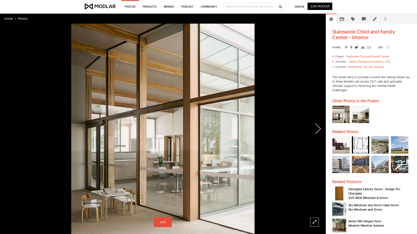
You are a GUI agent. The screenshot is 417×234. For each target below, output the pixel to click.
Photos (22, 19)
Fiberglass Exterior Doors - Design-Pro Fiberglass (374, 191)
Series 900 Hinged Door (364, 221)
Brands (169, 6)
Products (150, 6)
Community (209, 6)
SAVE (163, 222)
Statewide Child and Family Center (367, 56)
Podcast (187, 6)
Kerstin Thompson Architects (366, 61)
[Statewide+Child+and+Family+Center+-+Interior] (346, 47)
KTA (388, 61)
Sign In (299, 6)
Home (8, 19)
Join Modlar (319, 6)
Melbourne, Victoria (360, 66)
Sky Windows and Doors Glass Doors (373, 205)
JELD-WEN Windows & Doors (368, 198)
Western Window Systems (366, 226)
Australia (379, 66)
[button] (388, 47)
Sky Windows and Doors (365, 209)
